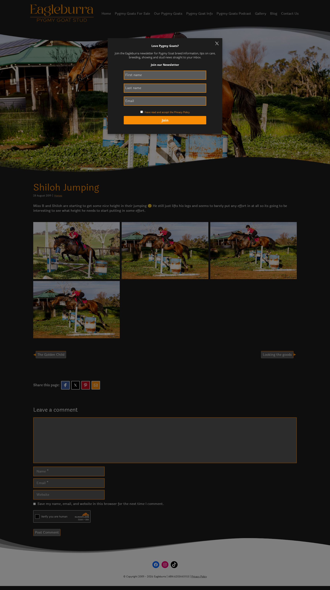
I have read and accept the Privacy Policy (167, 112)
